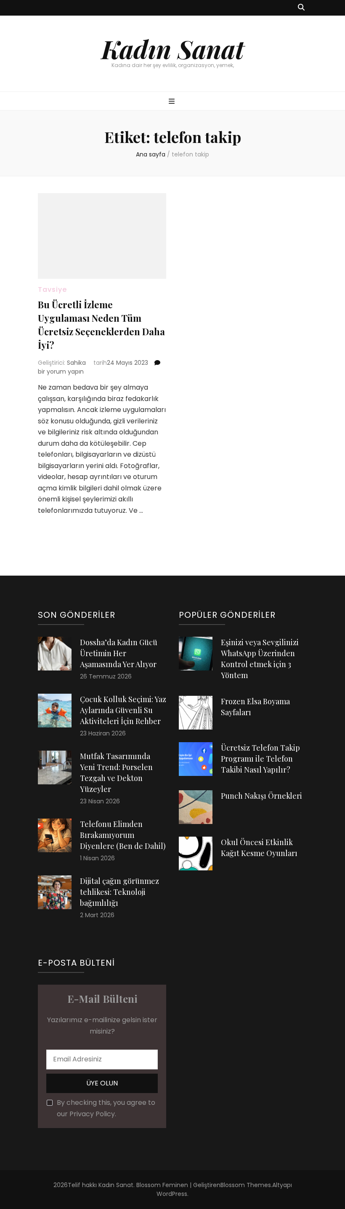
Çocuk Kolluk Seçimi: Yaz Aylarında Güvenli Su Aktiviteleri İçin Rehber (123, 710)
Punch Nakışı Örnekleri (261, 796)
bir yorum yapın (61, 371)
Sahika (76, 362)
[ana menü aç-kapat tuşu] (173, 102)
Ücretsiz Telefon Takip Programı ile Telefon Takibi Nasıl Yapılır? (260, 759)
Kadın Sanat (172, 48)
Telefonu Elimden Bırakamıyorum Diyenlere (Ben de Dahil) (123, 835)
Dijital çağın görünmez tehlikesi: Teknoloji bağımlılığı (119, 892)
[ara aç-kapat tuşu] (301, 7)
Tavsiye (52, 289)
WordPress (172, 1194)
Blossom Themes (245, 1185)
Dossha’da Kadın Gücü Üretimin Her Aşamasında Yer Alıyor (118, 653)
